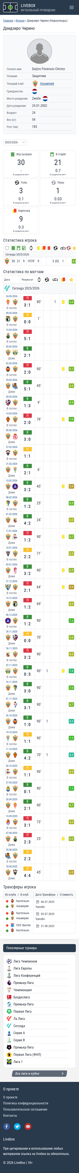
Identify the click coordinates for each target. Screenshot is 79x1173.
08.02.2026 (11, 497)
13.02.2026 (11, 480)
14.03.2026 (11, 413)
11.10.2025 (11, 749)
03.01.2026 (11, 564)
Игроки (20, 20)
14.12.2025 (11, 598)
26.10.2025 (11, 715)
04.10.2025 (11, 765)
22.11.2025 (11, 665)
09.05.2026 (11, 313)
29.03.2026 (11, 379)
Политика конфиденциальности (25, 1103)
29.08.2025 (11, 849)
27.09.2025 (11, 782)
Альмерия (47, 84)
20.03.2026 (11, 396)
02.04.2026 (11, 363)
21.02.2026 (11, 463)
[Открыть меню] (71, 7)
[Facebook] (6, 1126)
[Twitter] (17, 1126)
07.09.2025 (11, 832)
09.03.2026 (11, 430)
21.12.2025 (11, 581)
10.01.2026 (11, 547)
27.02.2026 (11, 447)
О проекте (10, 1097)
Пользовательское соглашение (25, 1109)
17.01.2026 (11, 530)
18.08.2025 (11, 866)
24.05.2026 (11, 296)
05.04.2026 (11, 346)
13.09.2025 (11, 816)
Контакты (10, 1116)
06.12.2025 (11, 614)
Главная (8, 20)
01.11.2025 (11, 698)
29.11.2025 (11, 631)
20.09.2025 (11, 799)
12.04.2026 (11, 329)
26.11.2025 (11, 648)
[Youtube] (28, 1126)
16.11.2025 (11, 681)
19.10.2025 (11, 732)
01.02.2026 (11, 514)
